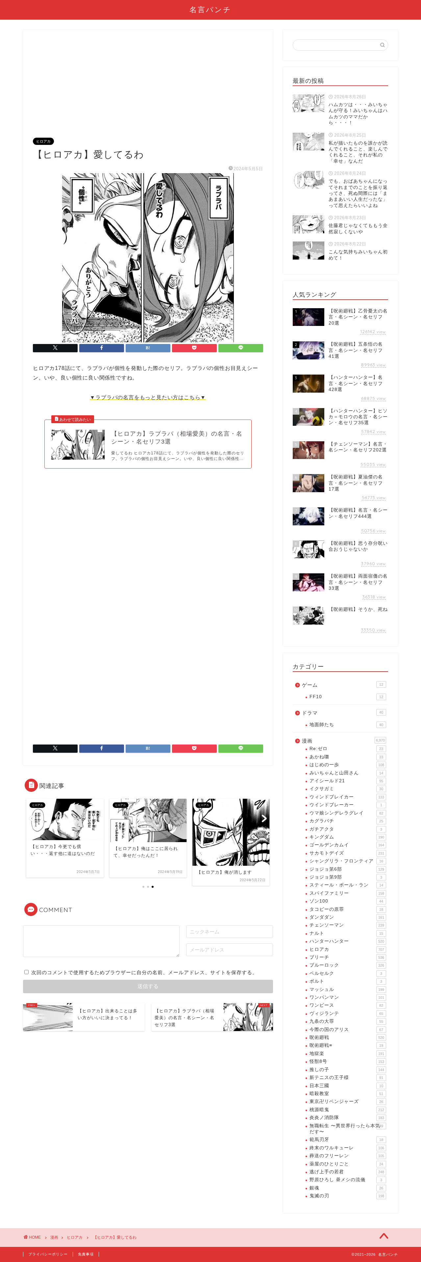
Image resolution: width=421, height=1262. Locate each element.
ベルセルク (346, 973)
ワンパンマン (347, 997)
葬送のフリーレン (347, 1155)
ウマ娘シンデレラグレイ (346, 813)
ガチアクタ (346, 829)
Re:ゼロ (346, 748)
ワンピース (346, 1005)
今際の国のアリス (346, 1029)
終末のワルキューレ (347, 1147)
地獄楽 (347, 1053)
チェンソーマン (347, 925)
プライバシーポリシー (48, 1254)
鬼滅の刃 (347, 1195)
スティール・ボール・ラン (346, 885)
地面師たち (346, 724)
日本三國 (346, 1085)
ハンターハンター (347, 941)
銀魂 (346, 1187)
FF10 (346, 696)
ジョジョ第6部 (347, 869)
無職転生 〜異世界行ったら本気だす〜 (346, 1128)
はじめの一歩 (347, 764)
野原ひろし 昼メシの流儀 (346, 1179)
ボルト (346, 981)
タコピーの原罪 (346, 909)
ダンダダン (347, 917)
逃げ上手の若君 (347, 1171)
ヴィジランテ (346, 1013)
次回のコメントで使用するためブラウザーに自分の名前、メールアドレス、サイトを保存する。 (144, 972)
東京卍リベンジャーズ (346, 1101)
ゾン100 (346, 901)
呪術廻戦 (347, 1037)
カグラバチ (346, 820)
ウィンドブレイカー (347, 796)
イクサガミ (346, 788)
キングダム (347, 837)
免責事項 (86, 1254)
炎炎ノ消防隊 (347, 1117)
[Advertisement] (148, 89)
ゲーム (342, 685)
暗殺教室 (346, 1093)
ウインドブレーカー (346, 804)
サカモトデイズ (347, 853)
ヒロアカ (43, 141)
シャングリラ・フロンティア (346, 861)
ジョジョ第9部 (346, 877)
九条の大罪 (346, 1021)
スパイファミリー (347, 893)
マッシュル (347, 989)
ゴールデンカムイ (347, 844)
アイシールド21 (346, 780)
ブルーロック (347, 965)
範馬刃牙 (346, 1139)
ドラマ (342, 713)
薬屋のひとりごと (346, 1163)
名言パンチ (210, 9)
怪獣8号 (347, 1061)
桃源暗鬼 (347, 1109)
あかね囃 (346, 756)
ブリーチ (347, 957)
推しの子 (347, 1069)
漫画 (343, 741)
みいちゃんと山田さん (346, 772)
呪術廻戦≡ (346, 1045)
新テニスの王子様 (346, 1077)
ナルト (346, 933)
